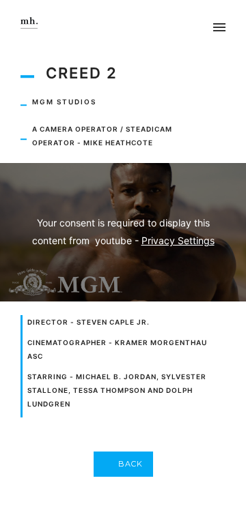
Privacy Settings (178, 240)
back (130, 464)
